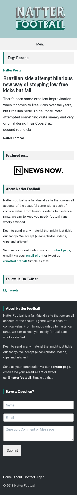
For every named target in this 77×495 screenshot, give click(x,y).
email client (34, 256)
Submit (12, 450)
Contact (29, 477)
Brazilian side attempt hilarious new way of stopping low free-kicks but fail (38, 84)
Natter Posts (12, 70)
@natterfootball (15, 261)
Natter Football (14, 138)
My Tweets (11, 290)
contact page (60, 250)
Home (7, 477)
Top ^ (40, 477)
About (17, 477)
